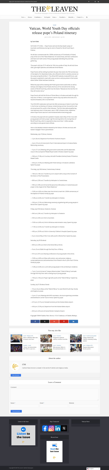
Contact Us (80, 17)
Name (13, 403)
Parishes (59, 335)
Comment (13, 387)
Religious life (30, 335)
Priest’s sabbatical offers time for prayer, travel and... (30, 338)
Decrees (30, 17)
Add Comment (56, 37)
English (91, 468)
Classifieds (62, 17)
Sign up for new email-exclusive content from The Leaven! (23, 1)
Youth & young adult (91, 335)
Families (25, 345)
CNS (63, 37)
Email (42, 403)
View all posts (15, 375)
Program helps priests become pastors (88, 347)
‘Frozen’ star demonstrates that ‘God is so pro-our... (29, 347)
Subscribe (70, 17)
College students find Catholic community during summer (90, 339)
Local (54, 25)
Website (71, 403)
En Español (47, 17)
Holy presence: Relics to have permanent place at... (59, 347)
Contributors (37, 17)
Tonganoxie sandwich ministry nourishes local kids (60, 338)
